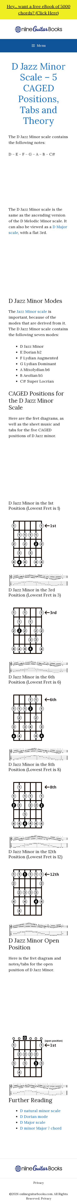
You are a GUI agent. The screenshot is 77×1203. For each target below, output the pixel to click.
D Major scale (32, 1122)
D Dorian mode (34, 1116)
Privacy (38, 1183)
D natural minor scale (40, 1110)
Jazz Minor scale (32, 311)
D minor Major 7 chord (41, 1128)
